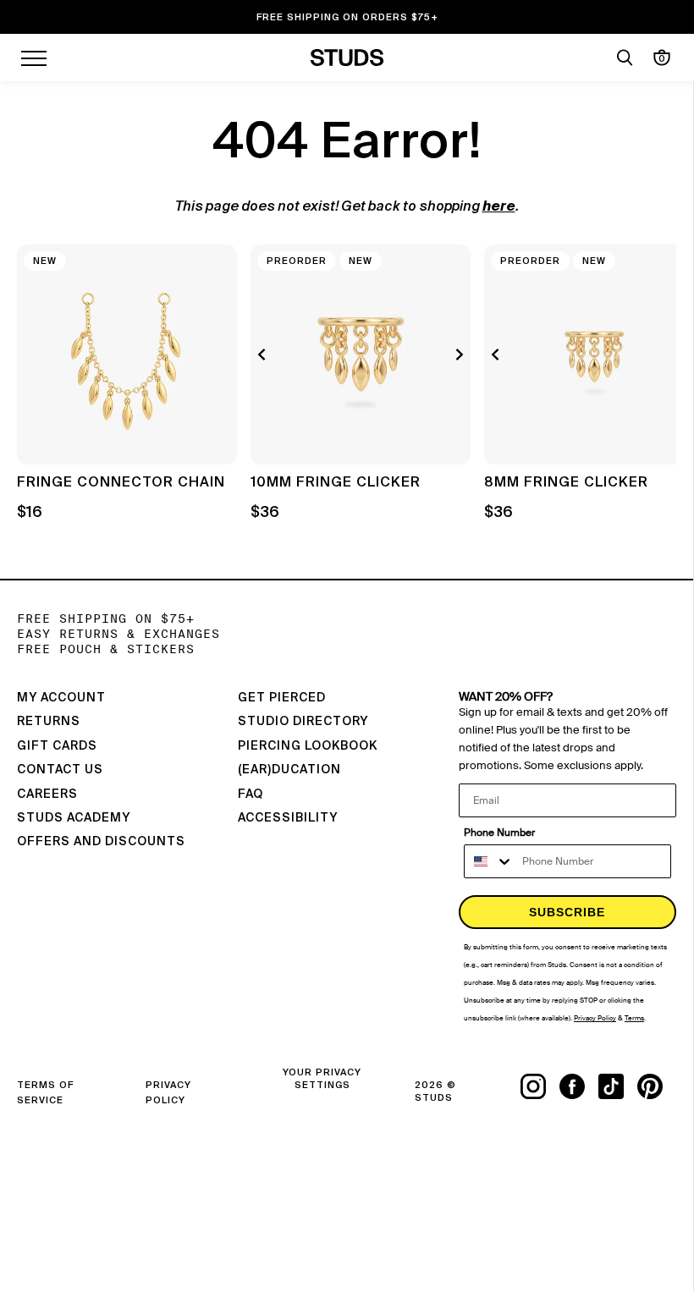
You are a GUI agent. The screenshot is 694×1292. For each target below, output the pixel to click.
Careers (47, 794)
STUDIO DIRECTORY (303, 722)
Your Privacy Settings (322, 1079)
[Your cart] (661, 57)
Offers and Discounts (101, 842)
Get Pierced (282, 698)
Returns (48, 722)
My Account (61, 698)
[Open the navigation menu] (34, 57)
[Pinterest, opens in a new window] (656, 1086)
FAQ (250, 794)
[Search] (624, 57)
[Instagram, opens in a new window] (539, 1086)
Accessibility (288, 818)
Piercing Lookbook (307, 746)
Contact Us (60, 770)
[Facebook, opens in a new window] (578, 1086)
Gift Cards (57, 746)
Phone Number (499, 832)
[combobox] (489, 861)
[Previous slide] (264, 354)
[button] (650, 403)
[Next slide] (457, 354)
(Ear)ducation (289, 770)
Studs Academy (73, 818)
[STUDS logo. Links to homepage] (347, 57)
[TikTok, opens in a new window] (617, 1086)
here (498, 207)
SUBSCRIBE (567, 912)
